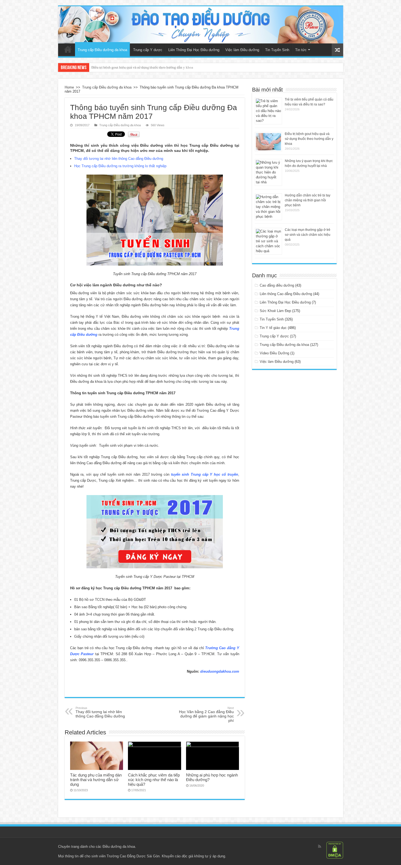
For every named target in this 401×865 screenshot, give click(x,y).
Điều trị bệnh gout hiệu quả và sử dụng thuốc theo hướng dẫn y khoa (309, 139)
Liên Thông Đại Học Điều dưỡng (193, 50)
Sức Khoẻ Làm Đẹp (275, 311)
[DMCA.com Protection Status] (334, 850)
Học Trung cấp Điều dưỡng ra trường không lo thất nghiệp (120, 166)
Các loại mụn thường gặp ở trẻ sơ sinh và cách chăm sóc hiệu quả (307, 235)
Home (69, 87)
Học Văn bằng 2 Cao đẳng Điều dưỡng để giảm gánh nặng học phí (206, 714)
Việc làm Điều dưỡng (242, 50)
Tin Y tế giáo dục (273, 328)
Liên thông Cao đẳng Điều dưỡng (286, 294)
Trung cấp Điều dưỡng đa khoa (102, 50)
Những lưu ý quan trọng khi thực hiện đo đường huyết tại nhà (136, 67)
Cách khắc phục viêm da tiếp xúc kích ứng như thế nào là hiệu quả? (154, 780)
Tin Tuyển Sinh (277, 50)
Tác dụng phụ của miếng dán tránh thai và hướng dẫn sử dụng (96, 780)
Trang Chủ (68, 49)
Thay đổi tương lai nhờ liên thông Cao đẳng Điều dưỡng (118, 159)
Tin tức (301, 50)
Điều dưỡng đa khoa (119, 847)
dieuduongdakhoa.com (219, 671)
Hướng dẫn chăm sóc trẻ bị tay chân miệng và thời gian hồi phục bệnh (307, 200)
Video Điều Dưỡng (274, 353)
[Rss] (320, 846)
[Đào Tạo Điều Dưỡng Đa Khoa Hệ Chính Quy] (200, 24)
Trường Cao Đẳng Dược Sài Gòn (133, 856)
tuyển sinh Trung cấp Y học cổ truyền (204, 474)
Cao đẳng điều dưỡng (277, 285)
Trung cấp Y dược (147, 50)
